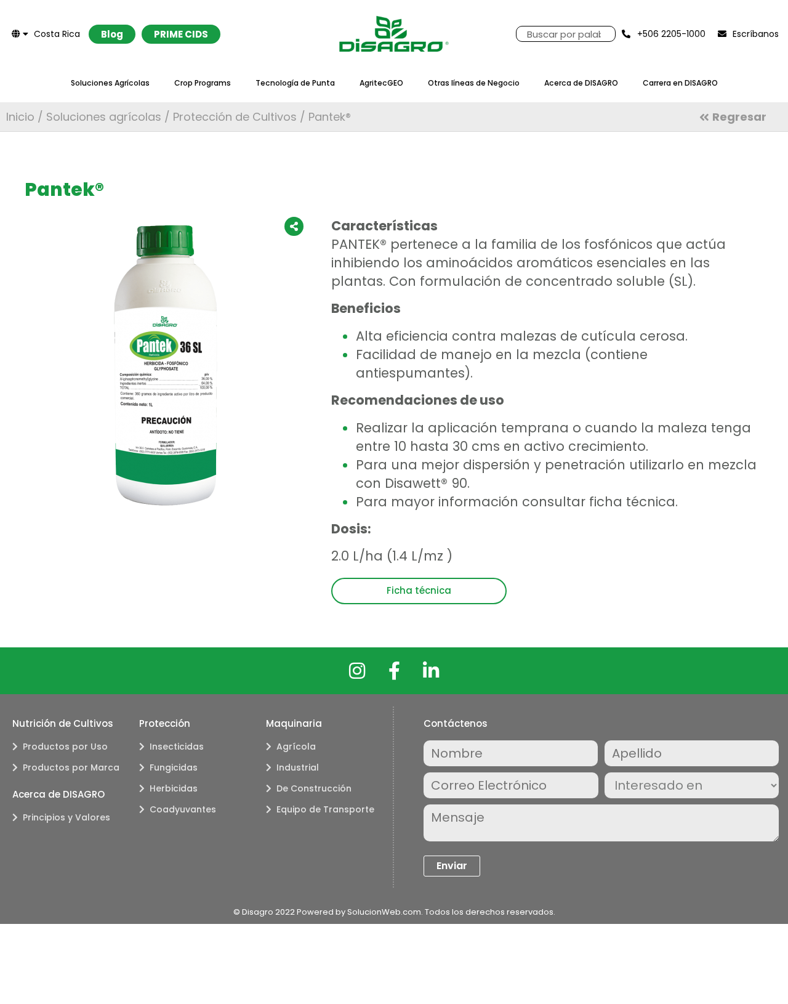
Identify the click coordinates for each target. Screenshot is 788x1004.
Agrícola (296, 746)
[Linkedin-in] (431, 671)
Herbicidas (174, 788)
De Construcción (314, 788)
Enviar (451, 866)
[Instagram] (357, 671)
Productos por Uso (65, 746)
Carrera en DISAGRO (680, 83)
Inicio (20, 116)
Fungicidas (174, 767)
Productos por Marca (71, 767)
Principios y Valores (66, 817)
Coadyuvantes (183, 809)
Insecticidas (177, 746)
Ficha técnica (419, 590)
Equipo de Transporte (325, 809)
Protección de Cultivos (235, 116)
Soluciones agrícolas (103, 116)
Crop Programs (202, 83)
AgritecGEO (381, 83)
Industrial (297, 767)
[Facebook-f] (394, 671)
